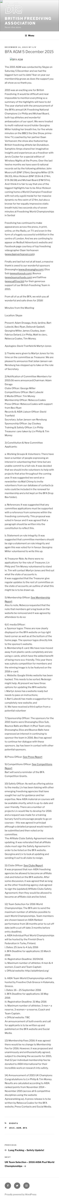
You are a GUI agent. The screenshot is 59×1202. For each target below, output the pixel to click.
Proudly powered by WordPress (20, 1194)
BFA (25, 1128)
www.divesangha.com (31, 269)
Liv (34, 47)
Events (13, 1123)
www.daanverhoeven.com (19, 254)
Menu (31, 35)
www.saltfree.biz (14, 281)
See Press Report (32, 756)
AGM (19, 1128)
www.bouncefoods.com (18, 277)
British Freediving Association (28, 20)
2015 (12, 1128)
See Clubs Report (33, 865)
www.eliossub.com (20, 273)
